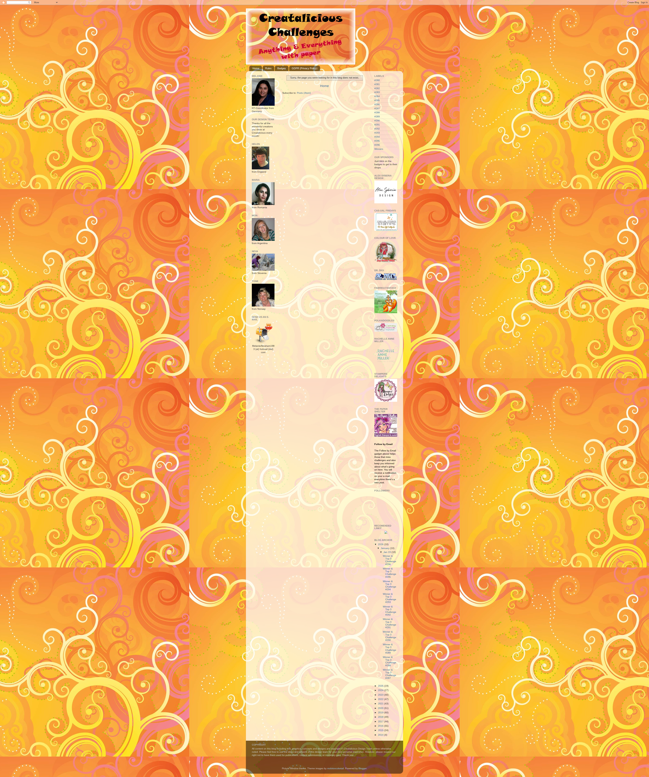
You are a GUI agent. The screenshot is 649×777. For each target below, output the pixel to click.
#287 (377, 108)
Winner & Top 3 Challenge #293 (389, 598)
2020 (381, 708)
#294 (377, 137)
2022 (381, 699)
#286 (377, 104)
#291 (377, 124)
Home (256, 68)
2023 (381, 695)
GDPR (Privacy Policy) (304, 68)
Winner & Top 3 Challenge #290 (389, 636)
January (385, 548)
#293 (377, 133)
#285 (377, 100)
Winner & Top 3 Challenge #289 (389, 648)
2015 (381, 730)
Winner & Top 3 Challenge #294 (389, 585)
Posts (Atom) (304, 93)
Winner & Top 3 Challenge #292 (389, 610)
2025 (381, 686)
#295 (377, 141)
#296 (377, 145)
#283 (377, 92)
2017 (381, 721)
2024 (381, 690)
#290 (377, 120)
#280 (377, 80)
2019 (381, 712)
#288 (377, 112)
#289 (377, 116)
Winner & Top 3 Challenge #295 (389, 572)
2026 (381, 544)
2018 (381, 717)
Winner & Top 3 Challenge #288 (389, 661)
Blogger (362, 768)
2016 (381, 726)
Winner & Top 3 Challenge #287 (389, 674)
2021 (381, 703)
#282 (377, 88)
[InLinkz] (385, 532)
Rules (268, 68)
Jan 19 (387, 552)
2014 (381, 735)
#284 (377, 96)
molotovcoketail (335, 768)
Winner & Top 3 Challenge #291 (389, 623)
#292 (377, 129)
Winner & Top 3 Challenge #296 (389, 560)
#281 (377, 84)
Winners (378, 149)
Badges (281, 68)
